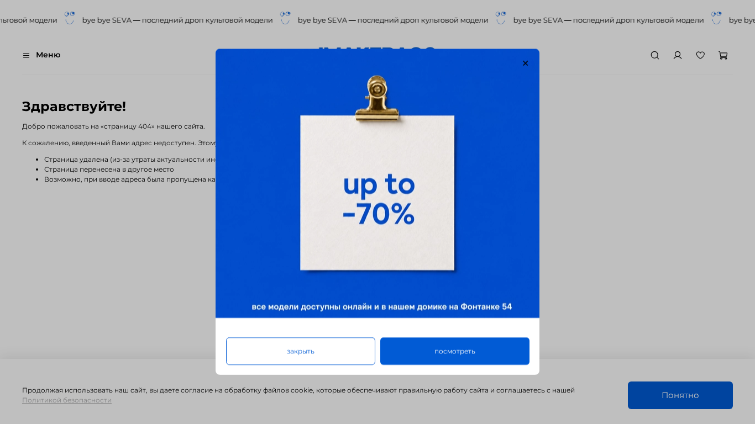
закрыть (300, 351)
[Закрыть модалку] (525, 63)
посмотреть (454, 351)
